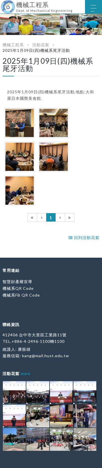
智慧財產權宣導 (17, 281)
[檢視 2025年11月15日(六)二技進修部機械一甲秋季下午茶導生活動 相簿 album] (61, 439)
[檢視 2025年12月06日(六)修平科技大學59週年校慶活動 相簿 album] (61, 416)
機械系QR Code (18, 288)
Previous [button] (10, 24)
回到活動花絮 (86, 237)
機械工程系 (13, 44)
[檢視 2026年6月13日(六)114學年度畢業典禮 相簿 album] (14, 392)
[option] (51, 24)
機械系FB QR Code (21, 295)
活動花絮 (40, 44)
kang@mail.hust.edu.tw (45, 355)
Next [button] (92, 24)
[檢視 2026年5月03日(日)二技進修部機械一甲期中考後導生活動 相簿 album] (38, 416)
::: (2, 4)
